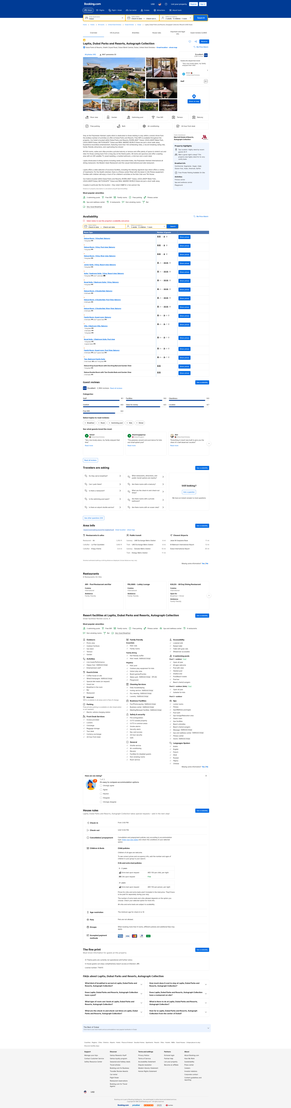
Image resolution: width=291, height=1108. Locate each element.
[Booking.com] (92, 4)
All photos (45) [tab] (90, 54)
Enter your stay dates (130, 840)
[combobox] (104, 19)
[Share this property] (195, 41)
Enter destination (94, 17)
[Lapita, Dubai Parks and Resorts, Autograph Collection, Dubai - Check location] (84, 47)
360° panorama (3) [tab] (108, 54)
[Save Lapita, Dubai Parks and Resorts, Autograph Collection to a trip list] (190, 41)
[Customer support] (166, 4)
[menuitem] (88, 10)
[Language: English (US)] (159, 4)
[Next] (207, 70)
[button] (194, 98)
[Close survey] (206, 776)
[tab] (108, 54)
